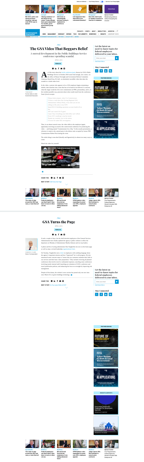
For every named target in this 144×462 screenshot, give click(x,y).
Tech (74, 34)
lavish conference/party (69, 72)
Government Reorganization (48, 36)
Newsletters (102, 31)
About (94, 31)
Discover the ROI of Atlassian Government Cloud (104, 430)
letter (62, 253)
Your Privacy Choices (94, 1)
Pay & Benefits (82, 34)
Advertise (111, 31)
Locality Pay (69, 36)
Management (52, 34)
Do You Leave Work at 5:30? (58, 285)
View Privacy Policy (99, 61)
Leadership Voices (113, 34)
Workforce (93, 34)
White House (34, 36)
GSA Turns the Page (56, 182)
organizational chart (69, 249)
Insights (103, 34)
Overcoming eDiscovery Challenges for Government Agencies (103, 408)
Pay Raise (61, 36)
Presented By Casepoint (101, 412)
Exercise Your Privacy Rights (113, 1)
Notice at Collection (81, 1)
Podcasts (80, 31)
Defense (68, 34)
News (44, 34)
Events (87, 31)
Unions (77, 36)
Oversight (61, 34)
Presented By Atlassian (101, 432)
